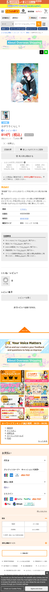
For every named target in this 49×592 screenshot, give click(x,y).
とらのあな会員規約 (24, 561)
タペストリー (31, 29)
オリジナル (43, 29)
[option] (24, 82)
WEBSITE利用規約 (9, 561)
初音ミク (5, 29)
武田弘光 (10, 433)
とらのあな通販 (6, 32)
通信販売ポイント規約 (41, 561)
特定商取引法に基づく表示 (13, 570)
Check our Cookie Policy (12, 588)
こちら (23, 240)
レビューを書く (24, 297)
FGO (9, 438)
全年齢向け (5, 18)
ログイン (39, 11)
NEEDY (10, 428)
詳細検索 (43, 24)
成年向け (15, 18)
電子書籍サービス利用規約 (11, 566)
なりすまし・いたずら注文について (35, 570)
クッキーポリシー (42, 566)
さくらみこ (11, 430)
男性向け (34, 18)
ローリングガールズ (18, 29)
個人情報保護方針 (27, 566)
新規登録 (31, 11)
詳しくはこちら (42, 511)
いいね (5, 284)
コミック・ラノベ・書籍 (21, 32)
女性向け (44, 18)
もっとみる (42, 441)
